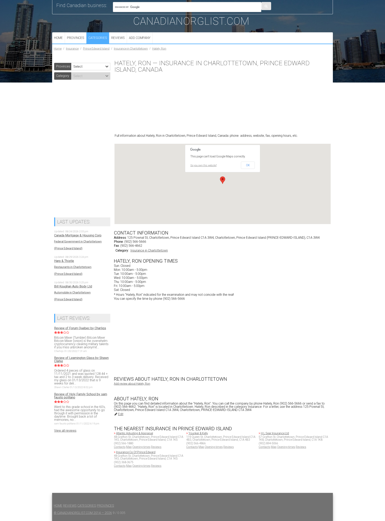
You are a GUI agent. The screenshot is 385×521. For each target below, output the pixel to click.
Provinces (75, 38)
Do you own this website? (203, 165)
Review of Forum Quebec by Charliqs (80, 328)
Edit (120, 414)
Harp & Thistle (64, 261)
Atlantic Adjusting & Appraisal (134, 433)
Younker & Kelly (198, 433)
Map (129, 447)
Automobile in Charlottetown (72, 292)
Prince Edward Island (96, 48)
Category (62, 76)
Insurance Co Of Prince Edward (135, 452)
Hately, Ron (159, 48)
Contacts (120, 447)
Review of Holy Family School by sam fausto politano (80, 396)
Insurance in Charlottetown (131, 48)
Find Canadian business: (81, 5)
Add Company (139, 38)
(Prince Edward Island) (68, 248)
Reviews (118, 38)
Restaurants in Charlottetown (72, 267)
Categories (97, 38)
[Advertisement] (222, 103)
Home (58, 38)
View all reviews (65, 430)
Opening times (141, 447)
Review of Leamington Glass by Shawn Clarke (81, 359)
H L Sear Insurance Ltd (275, 433)
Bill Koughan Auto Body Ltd (73, 286)
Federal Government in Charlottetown (78, 241)
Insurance (72, 48)
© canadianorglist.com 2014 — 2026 (83, 513)
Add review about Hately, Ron (132, 383)
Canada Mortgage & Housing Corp (77, 235)
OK (248, 165)
